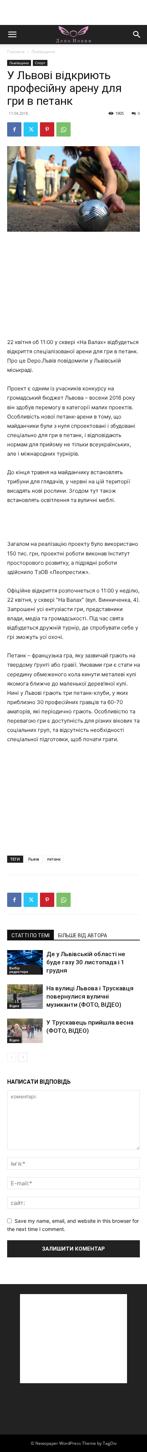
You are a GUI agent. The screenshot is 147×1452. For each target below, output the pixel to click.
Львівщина (43, 51)
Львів (33, 859)
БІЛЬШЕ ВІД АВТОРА (82, 935)
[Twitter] (31, 129)
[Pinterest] (47, 129)
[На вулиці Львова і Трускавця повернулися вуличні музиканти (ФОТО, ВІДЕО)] (25, 996)
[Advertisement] (73, 12)
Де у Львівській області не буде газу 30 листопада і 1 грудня (85, 962)
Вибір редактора (18, 969)
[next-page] (23, 1057)
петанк (54, 859)
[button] (12, 34)
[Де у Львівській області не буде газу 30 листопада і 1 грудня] (25, 962)
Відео (14, 1005)
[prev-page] (11, 1057)
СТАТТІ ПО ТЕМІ (30, 935)
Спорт (40, 62)
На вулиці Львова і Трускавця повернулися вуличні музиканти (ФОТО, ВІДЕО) (89, 996)
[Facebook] (14, 129)
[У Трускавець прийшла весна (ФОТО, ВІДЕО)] (25, 1031)
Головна (16, 51)
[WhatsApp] (63, 129)
